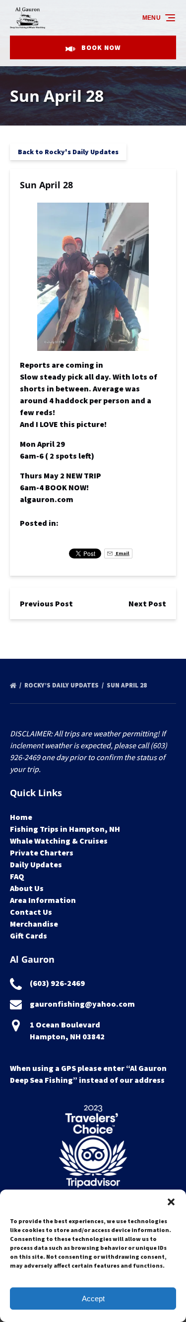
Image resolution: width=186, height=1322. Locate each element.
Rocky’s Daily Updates (62, 685)
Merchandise (34, 924)
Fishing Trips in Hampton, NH (65, 829)
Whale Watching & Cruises (59, 841)
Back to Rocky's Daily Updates (68, 151)
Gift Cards (28, 935)
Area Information (43, 900)
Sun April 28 (127, 685)
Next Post (147, 603)
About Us (27, 888)
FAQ (17, 876)
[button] (171, 1202)
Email (122, 553)
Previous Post (46, 603)
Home (21, 817)
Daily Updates (36, 864)
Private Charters (41, 852)
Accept (93, 1298)
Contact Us (31, 912)
